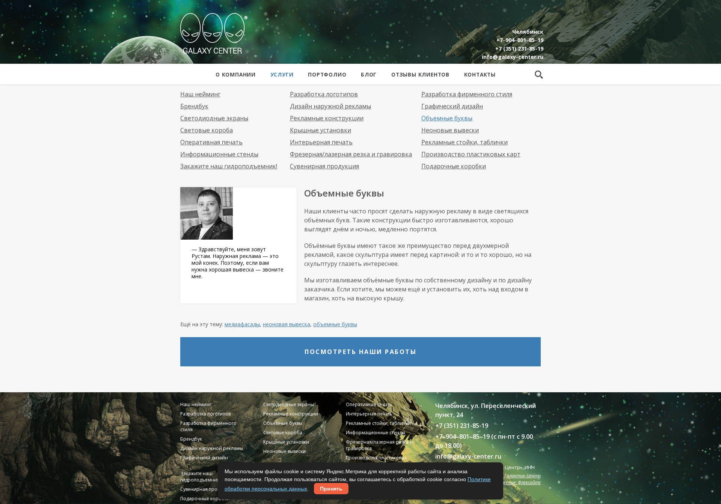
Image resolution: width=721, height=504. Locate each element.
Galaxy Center (213, 33)
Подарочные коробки (453, 166)
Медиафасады (242, 324)
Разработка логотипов (324, 94)
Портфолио (327, 74)
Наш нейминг (200, 94)
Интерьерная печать (321, 142)
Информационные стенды (219, 154)
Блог (369, 74)
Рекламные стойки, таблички (464, 142)
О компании (236, 74)
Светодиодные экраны (214, 118)
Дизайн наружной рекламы (330, 106)
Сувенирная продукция (324, 166)
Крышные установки (320, 130)
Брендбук (194, 106)
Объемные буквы (446, 118)
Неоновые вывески (450, 130)
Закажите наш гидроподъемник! (228, 166)
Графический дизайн (452, 106)
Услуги (282, 74)
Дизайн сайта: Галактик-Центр (506, 475)
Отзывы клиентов (420, 74)
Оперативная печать (211, 142)
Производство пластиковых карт (470, 154)
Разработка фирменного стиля (466, 94)
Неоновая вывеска (286, 324)
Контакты (480, 74)
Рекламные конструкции (327, 118)
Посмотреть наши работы (360, 352)
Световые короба (206, 130)
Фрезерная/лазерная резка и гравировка (351, 154)
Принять (331, 489)
